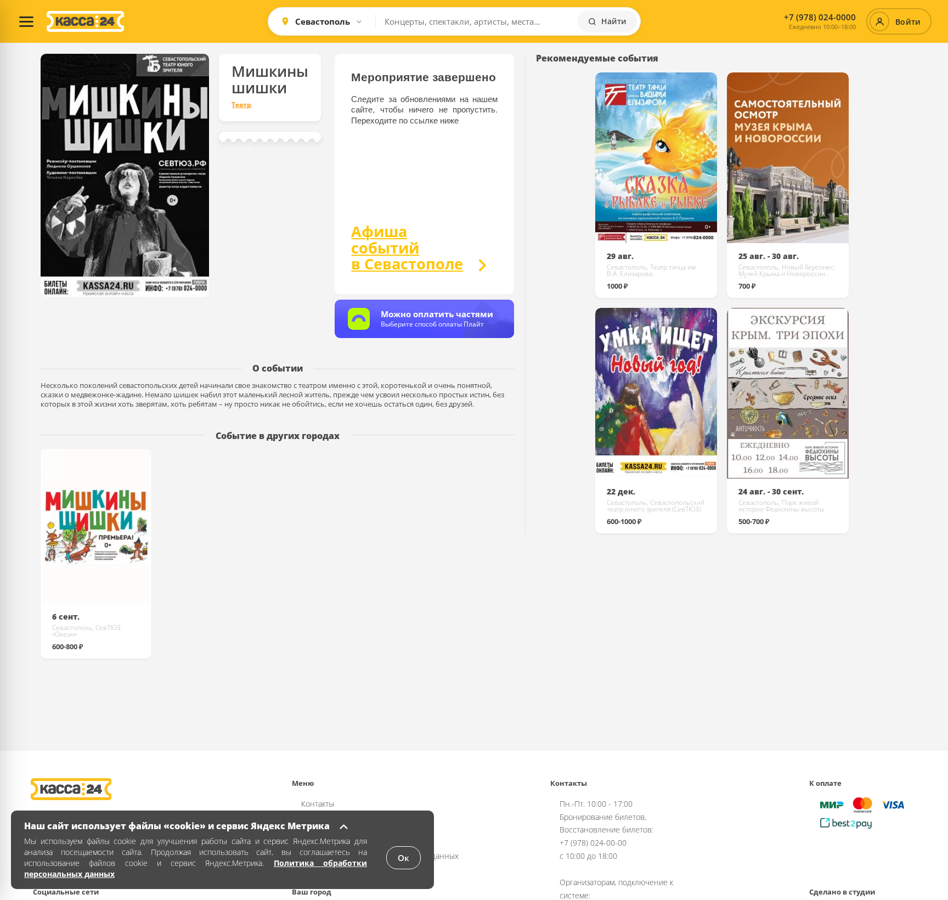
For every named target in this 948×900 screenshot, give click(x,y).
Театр (241, 105)
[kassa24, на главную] (85, 21)
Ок (403, 857)
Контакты (317, 803)
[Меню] (26, 21)
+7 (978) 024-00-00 (593, 842)
